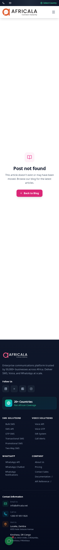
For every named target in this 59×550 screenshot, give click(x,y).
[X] (14, 388)
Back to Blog (31, 193)
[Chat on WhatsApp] (9, 541)
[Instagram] (31, 388)
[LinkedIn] (5, 388)
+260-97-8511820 (19, 515)
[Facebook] (22, 388)
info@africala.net (19, 505)
